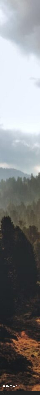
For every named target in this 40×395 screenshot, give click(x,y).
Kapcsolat (9, 393)
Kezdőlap (4, 393)
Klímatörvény (11, 386)
